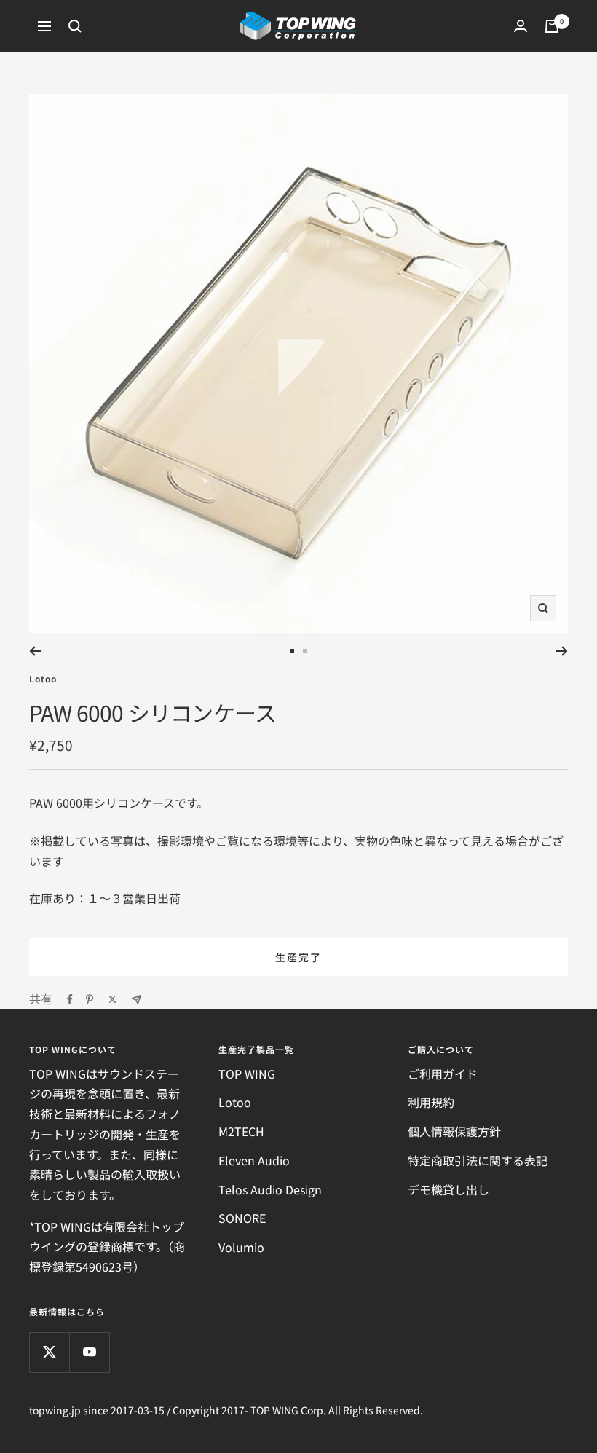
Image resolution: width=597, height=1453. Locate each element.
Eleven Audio (254, 1160)
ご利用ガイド (443, 1073)
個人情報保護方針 (454, 1131)
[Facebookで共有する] (70, 999)
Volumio (241, 1247)
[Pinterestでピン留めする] (89, 999)
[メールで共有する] (136, 999)
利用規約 (431, 1102)
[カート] (552, 26)
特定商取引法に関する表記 (477, 1160)
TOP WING (246, 1073)
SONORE (242, 1217)
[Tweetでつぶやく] (112, 999)
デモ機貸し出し (448, 1189)
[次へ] (562, 651)
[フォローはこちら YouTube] (89, 1352)
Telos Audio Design (270, 1189)
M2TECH (241, 1131)
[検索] (75, 26)
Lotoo (43, 678)
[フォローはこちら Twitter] (49, 1352)
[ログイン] (520, 26)
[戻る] (35, 651)
